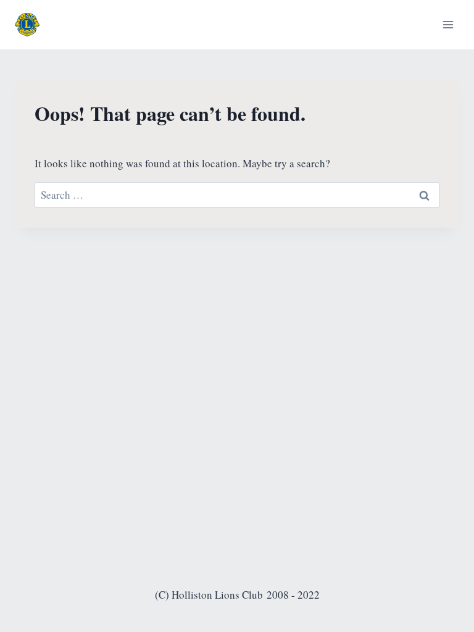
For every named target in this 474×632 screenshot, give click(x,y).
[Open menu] (447, 24)
